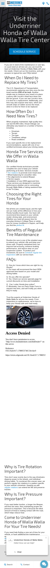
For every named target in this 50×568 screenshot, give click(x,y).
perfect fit (20, 225)
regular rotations (11, 487)
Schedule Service (24, 51)
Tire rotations (13, 173)
